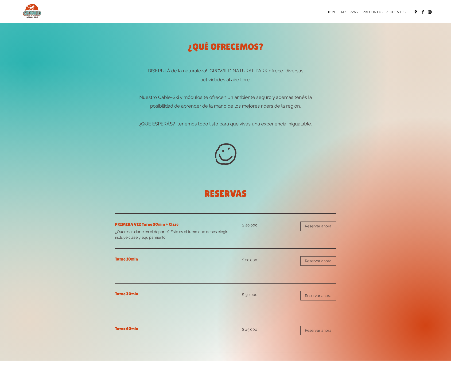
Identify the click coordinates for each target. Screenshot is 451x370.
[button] (318, 226)
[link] (173, 224)
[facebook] (422, 12)
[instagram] (430, 12)
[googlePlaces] (415, 12)
